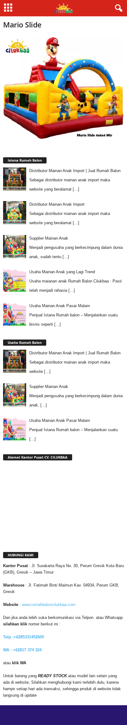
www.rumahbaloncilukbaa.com (49, 604)
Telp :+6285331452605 (23, 637)
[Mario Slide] (63, 88)
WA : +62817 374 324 (23, 650)
